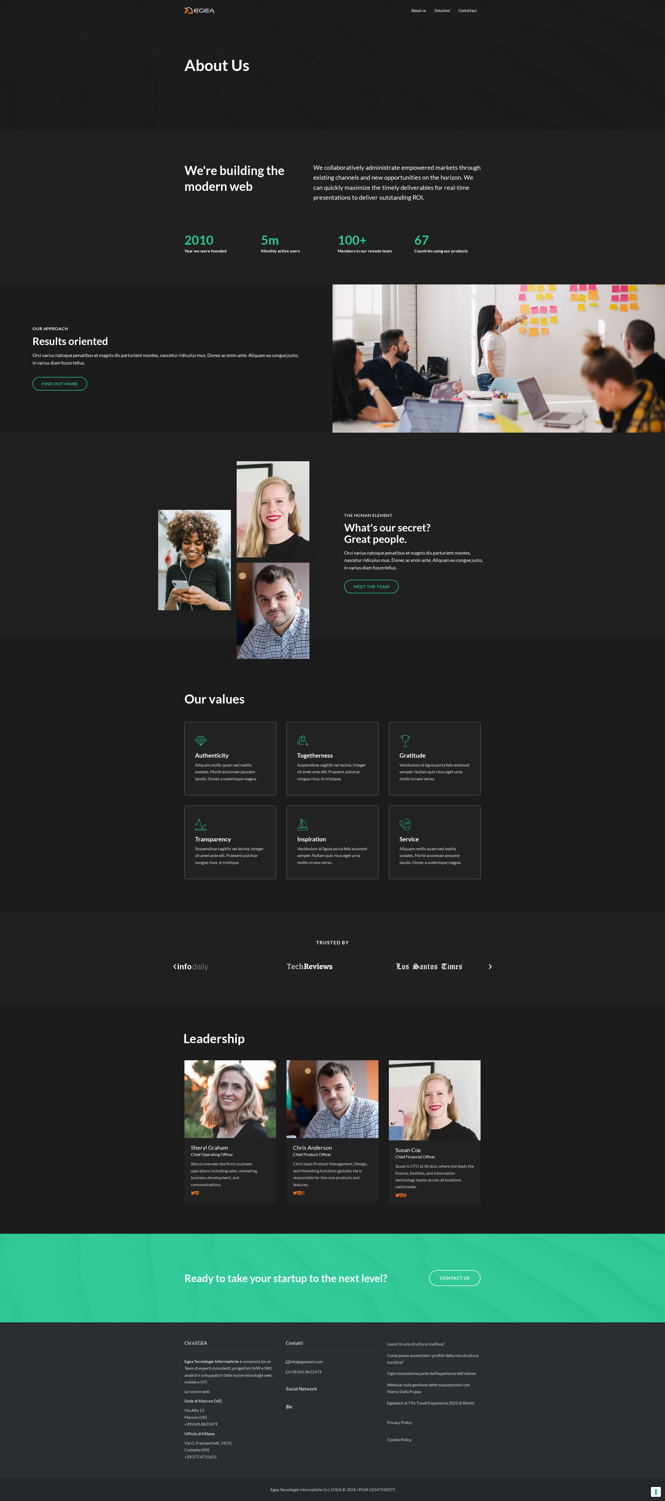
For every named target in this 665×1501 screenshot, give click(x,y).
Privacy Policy (399, 1422)
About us (418, 10)
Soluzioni (442, 10)
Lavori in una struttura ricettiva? (415, 1343)
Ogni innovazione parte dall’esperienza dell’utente (431, 1373)
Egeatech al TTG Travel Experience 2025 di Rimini (430, 1402)
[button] (59, 384)
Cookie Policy (399, 1439)
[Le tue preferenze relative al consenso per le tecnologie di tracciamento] (656, 1492)
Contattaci (467, 10)
